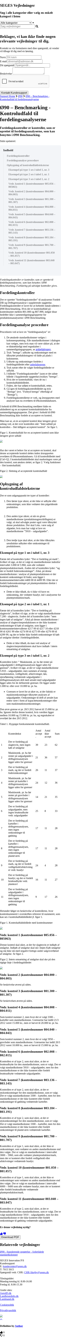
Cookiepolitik (7, 1304)
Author (19, 1326)
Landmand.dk (7, 1299)
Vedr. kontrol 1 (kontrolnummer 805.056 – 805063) (31, 185)
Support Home (7, 96)
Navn (3, 57)
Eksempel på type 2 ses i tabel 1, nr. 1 (28, 174)
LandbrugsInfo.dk (9, 1296)
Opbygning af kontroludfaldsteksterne (28, 165)
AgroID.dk (5, 1293)
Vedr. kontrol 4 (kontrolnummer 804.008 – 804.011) (31, 208)
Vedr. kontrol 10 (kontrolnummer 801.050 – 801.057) (31, 254)
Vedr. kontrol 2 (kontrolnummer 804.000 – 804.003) (31, 193)
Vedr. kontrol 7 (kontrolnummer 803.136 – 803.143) (31, 231)
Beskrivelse (6, 73)
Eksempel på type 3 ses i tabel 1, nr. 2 (28, 179)
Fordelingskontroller (18, 155)
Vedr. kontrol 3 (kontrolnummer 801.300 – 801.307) (31, 200)
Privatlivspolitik (8, 1310)
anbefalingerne (37, 364)
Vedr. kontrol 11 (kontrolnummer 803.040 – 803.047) (31, 262)
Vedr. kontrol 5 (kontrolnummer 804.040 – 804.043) (31, 216)
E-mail (3, 61)
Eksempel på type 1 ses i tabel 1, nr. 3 (28, 169)
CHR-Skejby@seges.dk (36, 1272)
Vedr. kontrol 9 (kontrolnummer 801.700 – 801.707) (31, 246)
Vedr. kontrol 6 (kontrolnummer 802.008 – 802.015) (31, 223)
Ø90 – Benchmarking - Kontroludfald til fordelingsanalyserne (24, 98)
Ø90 (20, 96)
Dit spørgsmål (7, 65)
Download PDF (10, 1237)
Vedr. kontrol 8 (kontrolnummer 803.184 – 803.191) (31, 239)
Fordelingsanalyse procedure (23, 160)
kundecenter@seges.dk (15, 1266)
